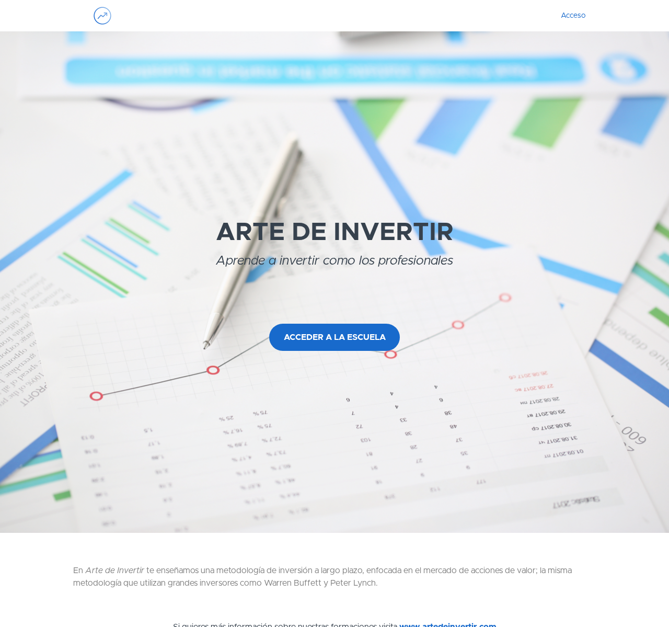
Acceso (573, 15)
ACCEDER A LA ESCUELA (335, 337)
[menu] (568, 15)
